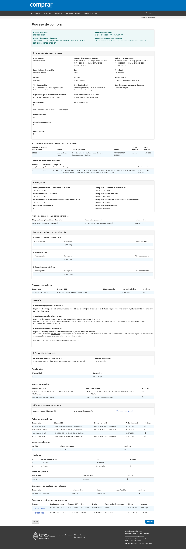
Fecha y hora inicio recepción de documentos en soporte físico (56, 199)
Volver (35, 522)
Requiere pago (38, 102)
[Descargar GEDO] (57, 223)
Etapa (76, 70)
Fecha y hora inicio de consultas (45, 193)
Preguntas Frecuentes (133, 541)
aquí (150, 543)
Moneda (77, 77)
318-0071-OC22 (39, 508)
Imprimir (150, 522)
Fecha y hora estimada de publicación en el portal (51, 188)
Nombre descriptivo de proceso (86, 58)
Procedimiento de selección (43, 70)
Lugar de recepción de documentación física (49, 95)
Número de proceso (40, 32)
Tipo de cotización (40, 85)
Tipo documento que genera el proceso (129, 85)
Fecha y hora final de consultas (106, 193)
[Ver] (144, 292)
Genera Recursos (39, 115)
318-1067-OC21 (39, 513)
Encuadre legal (120, 77)
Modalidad (119, 70)
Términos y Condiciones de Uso (136, 538)
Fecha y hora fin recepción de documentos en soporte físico (117, 199)
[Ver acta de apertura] (127, 479)
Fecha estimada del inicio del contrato (47, 358)
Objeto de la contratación (124, 58)
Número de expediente (103, 32)
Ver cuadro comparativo (125, 411)
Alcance (36, 77)
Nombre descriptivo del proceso (45, 38)
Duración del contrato (103, 358)
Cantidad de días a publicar (43, 205)
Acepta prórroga (39, 131)
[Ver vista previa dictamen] (139, 493)
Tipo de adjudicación (81, 85)
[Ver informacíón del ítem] (148, 170)
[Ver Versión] (125, 449)
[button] (58, 13)
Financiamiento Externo (42, 122)
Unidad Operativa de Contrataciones (108, 38)
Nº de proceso (38, 58)
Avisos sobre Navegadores (134, 536)
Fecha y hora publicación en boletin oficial (110, 188)
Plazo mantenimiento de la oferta (86, 95)
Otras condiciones (81, 102)
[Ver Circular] (130, 463)
